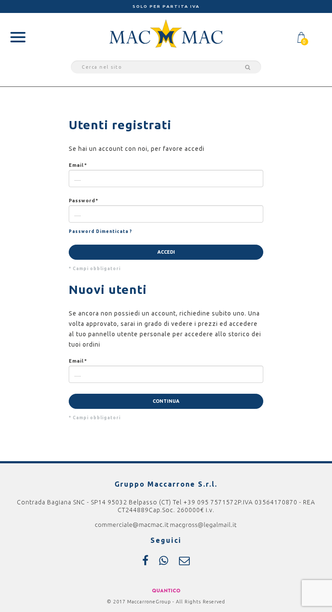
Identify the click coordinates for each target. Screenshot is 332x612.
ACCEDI (166, 252)
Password (83, 200)
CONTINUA (166, 401)
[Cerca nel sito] (246, 67)
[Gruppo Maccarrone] (166, 32)
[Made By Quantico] (166, 589)
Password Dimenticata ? (100, 231)
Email (78, 165)
